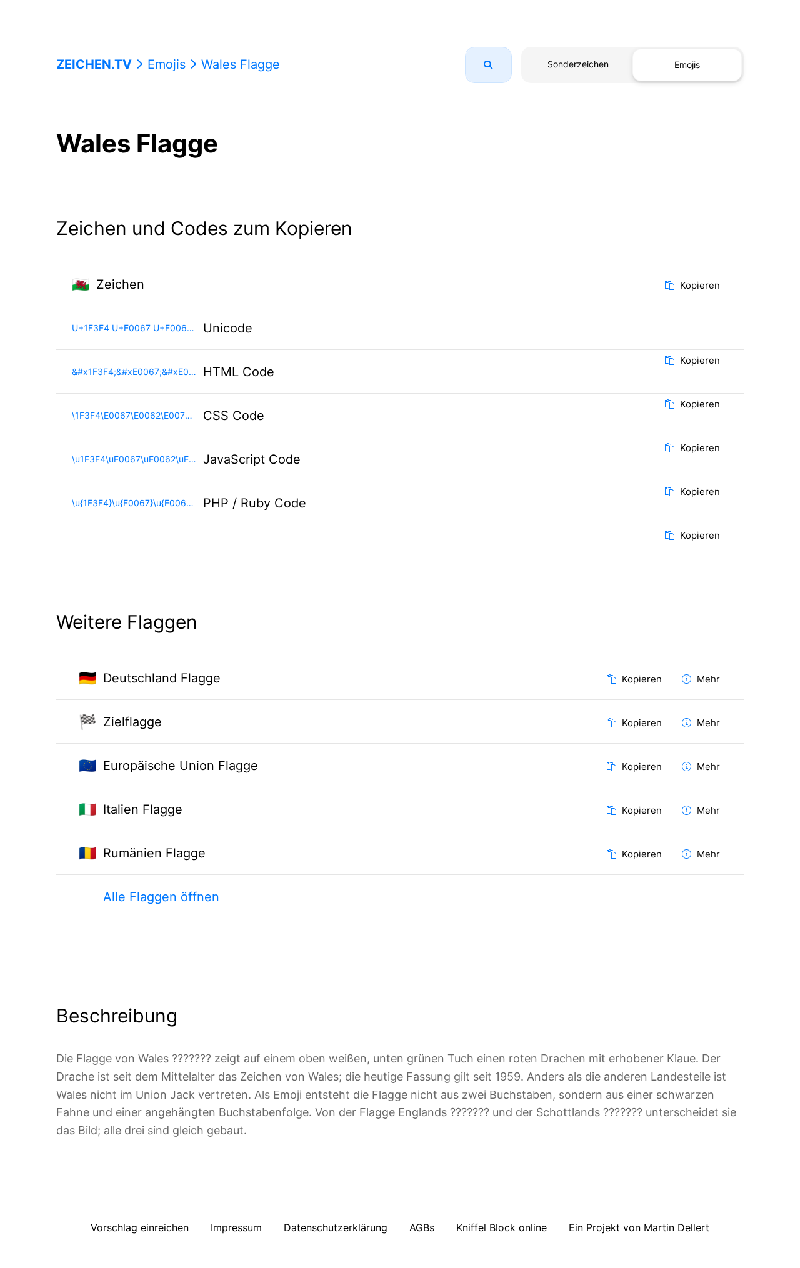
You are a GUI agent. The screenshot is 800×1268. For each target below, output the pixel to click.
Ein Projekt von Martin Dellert (639, 1227)
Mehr (707, 679)
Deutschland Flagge (162, 678)
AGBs (421, 1227)
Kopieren (699, 285)
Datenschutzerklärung (336, 1227)
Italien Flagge (142, 809)
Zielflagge (132, 721)
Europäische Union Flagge (180, 765)
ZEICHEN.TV (94, 64)
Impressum (236, 1227)
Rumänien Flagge (154, 853)
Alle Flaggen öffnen (161, 896)
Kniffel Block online (501, 1227)
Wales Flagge (240, 64)
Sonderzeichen (578, 64)
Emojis (167, 64)
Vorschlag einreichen (140, 1227)
